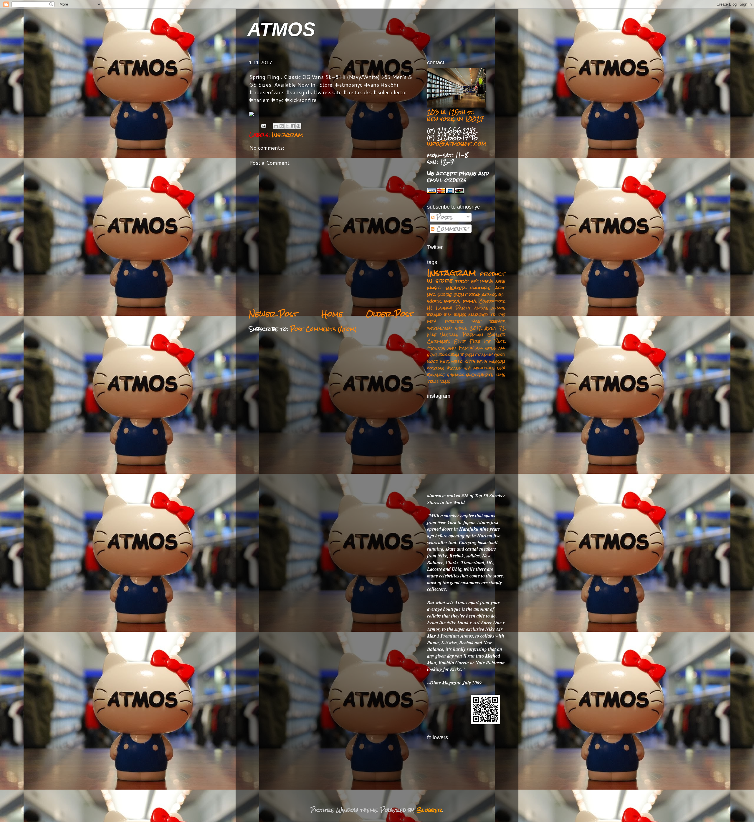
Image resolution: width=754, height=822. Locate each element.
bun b (457, 354)
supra (451, 301)
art (500, 288)
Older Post (390, 314)
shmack (455, 374)
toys (500, 374)
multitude (484, 367)
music (434, 288)
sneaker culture (468, 288)
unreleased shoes (447, 327)
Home (332, 314)
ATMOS (281, 29)
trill (433, 381)
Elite (460, 341)
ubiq (474, 294)
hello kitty (463, 361)
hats (445, 361)
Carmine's (438, 341)
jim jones (455, 314)
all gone (486, 347)
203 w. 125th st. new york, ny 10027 (455, 115)
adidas (481, 307)
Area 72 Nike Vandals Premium (466, 331)
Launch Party (453, 307)
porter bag (462, 321)
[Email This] (276, 126)
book (444, 354)
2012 (476, 327)
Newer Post (273, 314)
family (485, 354)
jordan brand (444, 367)
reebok (497, 321)
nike (500, 281)
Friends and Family (450, 347)
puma (469, 301)
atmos (489, 294)
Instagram (287, 134)
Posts (443, 217)
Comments (450, 228)
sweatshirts (479, 374)
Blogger (429, 810)
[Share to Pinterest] (298, 126)
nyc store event (447, 294)
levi (467, 367)
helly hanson (491, 361)
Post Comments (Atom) (323, 328)
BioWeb (496, 334)
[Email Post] (263, 125)
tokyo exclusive (474, 281)
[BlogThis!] (282, 126)
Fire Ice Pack (487, 341)
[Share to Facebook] (293, 126)
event (471, 354)
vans (445, 381)
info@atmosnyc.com (456, 143)
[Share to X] (287, 126)
